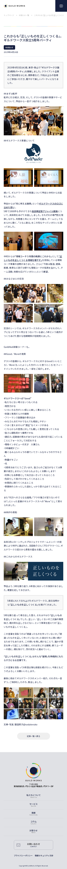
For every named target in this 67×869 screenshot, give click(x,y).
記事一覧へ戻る (33, 736)
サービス (33, 804)
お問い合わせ (33, 844)
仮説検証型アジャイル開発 (45, 211)
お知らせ (33, 830)
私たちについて (33, 795)
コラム (34, 821)
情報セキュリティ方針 (44, 855)
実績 (33, 812)
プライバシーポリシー (23, 855)
